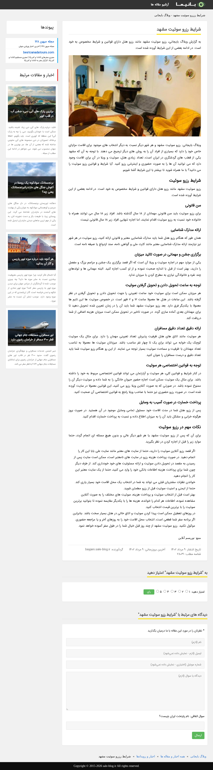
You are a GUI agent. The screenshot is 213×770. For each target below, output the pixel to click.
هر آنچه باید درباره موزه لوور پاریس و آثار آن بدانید (32, 261)
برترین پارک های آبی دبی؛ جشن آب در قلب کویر (32, 113)
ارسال (198, 735)
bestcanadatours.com (38, 52)
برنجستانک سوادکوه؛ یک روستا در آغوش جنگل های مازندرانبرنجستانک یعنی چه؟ (32, 187)
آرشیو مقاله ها (160, 4)
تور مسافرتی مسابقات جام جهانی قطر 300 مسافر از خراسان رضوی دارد (32, 337)
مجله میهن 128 (44, 41)
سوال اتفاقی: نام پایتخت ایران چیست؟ (181, 716)
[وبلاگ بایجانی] (190, 5)
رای (149, 592)
